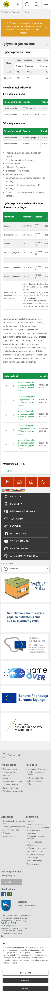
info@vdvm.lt (11, 926)
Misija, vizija (7, 775)
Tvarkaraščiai (13, 755)
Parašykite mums (19, 548)
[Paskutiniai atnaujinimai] (27, 4)
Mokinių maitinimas (34, 781)
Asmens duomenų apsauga (38, 827)
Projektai (15, 496)
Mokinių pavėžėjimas (35, 778)
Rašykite (7, 882)
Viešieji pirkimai (9, 836)
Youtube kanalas (19, 541)
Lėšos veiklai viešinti (11, 830)
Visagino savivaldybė (26, 906)
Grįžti (9, 471)
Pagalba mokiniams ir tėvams (35, 773)
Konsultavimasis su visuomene (34, 831)
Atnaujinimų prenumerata (24, 556)
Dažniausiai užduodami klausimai (36, 837)
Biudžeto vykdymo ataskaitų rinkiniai (14, 822)
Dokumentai (16, 504)
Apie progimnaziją (10, 769)
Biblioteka (31, 784)
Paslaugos (16, 12)
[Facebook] (3, 894)
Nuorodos (31, 821)
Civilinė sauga (32, 858)
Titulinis (4, 12)
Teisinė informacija (34, 861)
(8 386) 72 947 (10, 923)
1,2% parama (16, 519)
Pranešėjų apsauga (34, 842)
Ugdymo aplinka (9, 772)
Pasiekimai (15, 526)
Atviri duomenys (33, 864)
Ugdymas (28, 12)
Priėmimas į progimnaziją (13, 791)
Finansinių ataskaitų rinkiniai (14, 827)
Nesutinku (25, 981)
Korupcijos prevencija (35, 855)
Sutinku (25, 988)
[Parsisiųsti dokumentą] (6, 386)
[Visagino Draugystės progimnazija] (6, 4)
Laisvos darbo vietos (35, 824)
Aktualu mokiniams (34, 851)
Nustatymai (25, 973)
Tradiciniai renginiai (10, 785)
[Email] (9, 894)
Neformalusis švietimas (36, 769)
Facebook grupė (18, 534)
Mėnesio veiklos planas (22, 511)
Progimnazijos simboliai (12, 782)
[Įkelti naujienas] (17, 4)
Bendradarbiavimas (10, 788)
